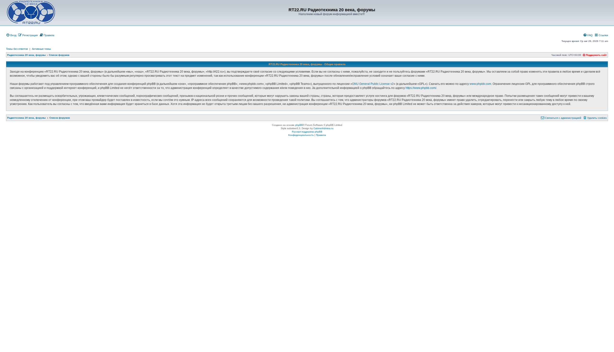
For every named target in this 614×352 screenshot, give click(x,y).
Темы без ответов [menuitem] (17, 48)
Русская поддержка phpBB (307, 131)
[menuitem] (11, 35)
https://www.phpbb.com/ (421, 88)
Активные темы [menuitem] (41, 48)
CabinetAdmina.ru (323, 128)
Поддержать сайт (596, 55)
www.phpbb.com (480, 84)
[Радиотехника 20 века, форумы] (30, 12)
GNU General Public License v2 (373, 84)
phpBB (299, 125)
